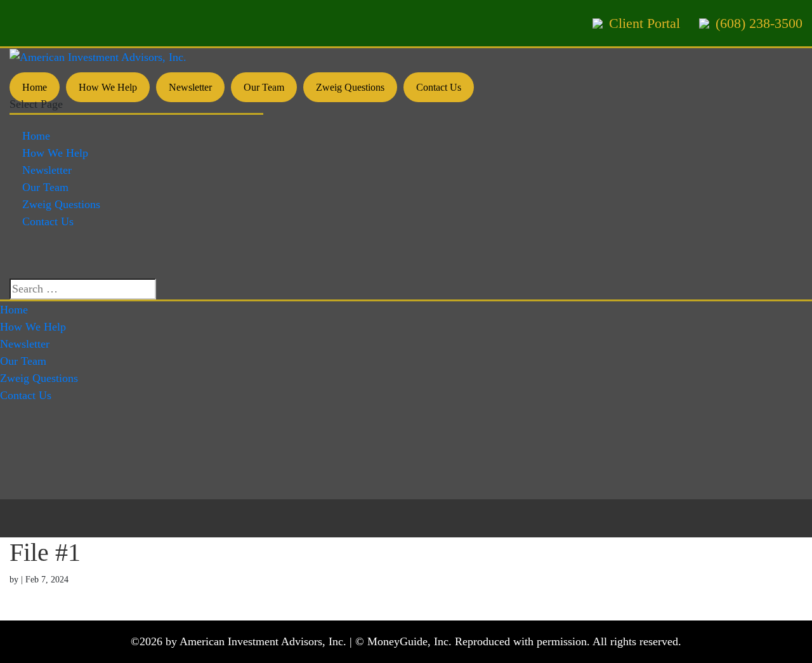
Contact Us (438, 87)
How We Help (108, 87)
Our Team (264, 87)
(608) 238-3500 (759, 23)
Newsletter (190, 87)
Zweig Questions (350, 87)
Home (34, 87)
